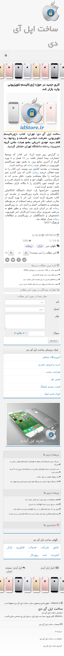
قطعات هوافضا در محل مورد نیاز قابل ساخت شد (42, 499)
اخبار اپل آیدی (48, 568)
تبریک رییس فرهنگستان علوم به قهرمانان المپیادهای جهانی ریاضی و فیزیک (34, 463)
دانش (56, 547)
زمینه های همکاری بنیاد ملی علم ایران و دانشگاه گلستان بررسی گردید (34, 514)
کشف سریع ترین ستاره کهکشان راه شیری (44, 504)
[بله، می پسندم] (26, 252)
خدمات (32, 547)
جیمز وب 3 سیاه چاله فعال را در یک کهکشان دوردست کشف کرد (36, 509)
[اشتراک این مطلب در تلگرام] (24, 259)
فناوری (20, 547)
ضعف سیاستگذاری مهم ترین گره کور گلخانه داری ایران (38, 284)
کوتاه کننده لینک (52, 394)
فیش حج (55, 379)
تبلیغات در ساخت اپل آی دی (51, 639)
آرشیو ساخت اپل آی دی (52, 646)
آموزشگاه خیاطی (51, 357)
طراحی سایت (53, 372)
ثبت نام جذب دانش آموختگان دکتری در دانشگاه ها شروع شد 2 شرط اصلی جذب (34, 470)
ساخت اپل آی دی (35, 36)
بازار (40, 246)
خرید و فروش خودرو (49, 364)
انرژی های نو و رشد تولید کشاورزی (45, 275)
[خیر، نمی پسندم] (11, 252)
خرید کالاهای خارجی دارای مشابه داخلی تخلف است (40, 279)
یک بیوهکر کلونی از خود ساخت (48, 477)
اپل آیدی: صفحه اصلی (14, 570)
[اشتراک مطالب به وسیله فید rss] (7, 259)
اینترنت (55, 554)
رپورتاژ (34, 554)
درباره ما (58, 631)
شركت (45, 547)
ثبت (44, 554)
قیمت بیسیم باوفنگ (50, 386)
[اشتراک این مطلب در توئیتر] (12, 259)
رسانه (30, 165)
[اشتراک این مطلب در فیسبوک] (18, 259)
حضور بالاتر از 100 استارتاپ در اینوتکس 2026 (41, 270)
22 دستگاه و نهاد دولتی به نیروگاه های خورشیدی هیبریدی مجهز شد (34, 481)
